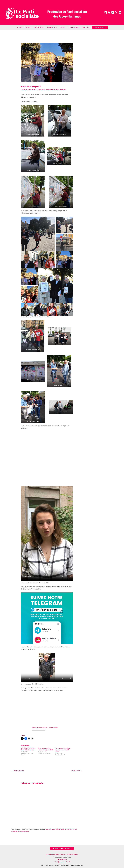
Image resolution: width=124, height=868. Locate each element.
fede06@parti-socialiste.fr (62, 862)
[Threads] (112, 12)
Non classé (41, 89)
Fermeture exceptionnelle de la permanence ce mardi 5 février (62, 750)
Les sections (51, 27)
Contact (62, 27)
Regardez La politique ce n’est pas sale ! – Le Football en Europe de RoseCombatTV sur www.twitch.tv (45, 728)
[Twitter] (116, 12)
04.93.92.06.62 (62, 859)
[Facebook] (105, 12)
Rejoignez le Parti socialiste (62, 848)
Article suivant (76, 771)
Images (27, 27)
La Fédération (38, 27)
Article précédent (18, 771)
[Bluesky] (109, 12)
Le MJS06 (85, 27)
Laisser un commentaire (28, 89)
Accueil (19, 27)
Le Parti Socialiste (73, 27)
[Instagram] (120, 12)
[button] (30, 27)
